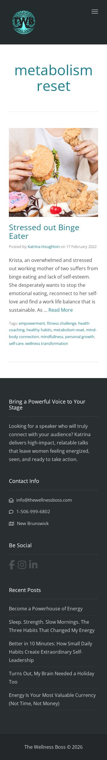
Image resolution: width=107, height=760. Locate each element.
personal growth (79, 336)
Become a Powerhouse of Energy (46, 608)
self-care (16, 343)
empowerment (32, 323)
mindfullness (52, 336)
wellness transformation (46, 343)
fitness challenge (61, 323)
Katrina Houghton (44, 246)
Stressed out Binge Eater (44, 231)
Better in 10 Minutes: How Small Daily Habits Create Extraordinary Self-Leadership (50, 651)
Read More (60, 310)
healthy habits (39, 329)
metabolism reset (69, 329)
